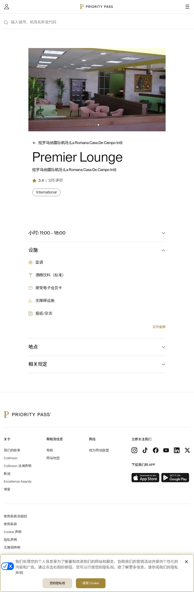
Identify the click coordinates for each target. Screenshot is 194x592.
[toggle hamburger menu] (187, 6)
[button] (87, 125)
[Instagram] (134, 450)
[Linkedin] (177, 450)
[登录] (6, 6)
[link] (145, 477)
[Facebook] (156, 450)
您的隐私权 (57, 583)
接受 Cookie (91, 583)
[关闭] (186, 562)
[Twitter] (187, 450)
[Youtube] (166, 450)
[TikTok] (145, 450)
